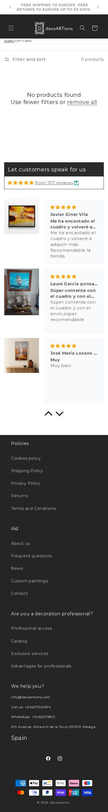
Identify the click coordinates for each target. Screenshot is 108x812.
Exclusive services (29, 653)
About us (20, 543)
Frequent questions (31, 555)
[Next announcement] (98, 7)
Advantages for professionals (41, 666)
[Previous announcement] (10, 7)
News (17, 568)
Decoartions (59, 803)
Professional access (31, 628)
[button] (11, 28)
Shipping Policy (27, 470)
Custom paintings (29, 580)
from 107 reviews (54, 182)
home (9, 41)
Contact (19, 593)
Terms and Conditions (33, 508)
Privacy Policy (25, 483)
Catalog (19, 641)
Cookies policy (26, 458)
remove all (82, 102)
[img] (21, 183)
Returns (19, 495)
